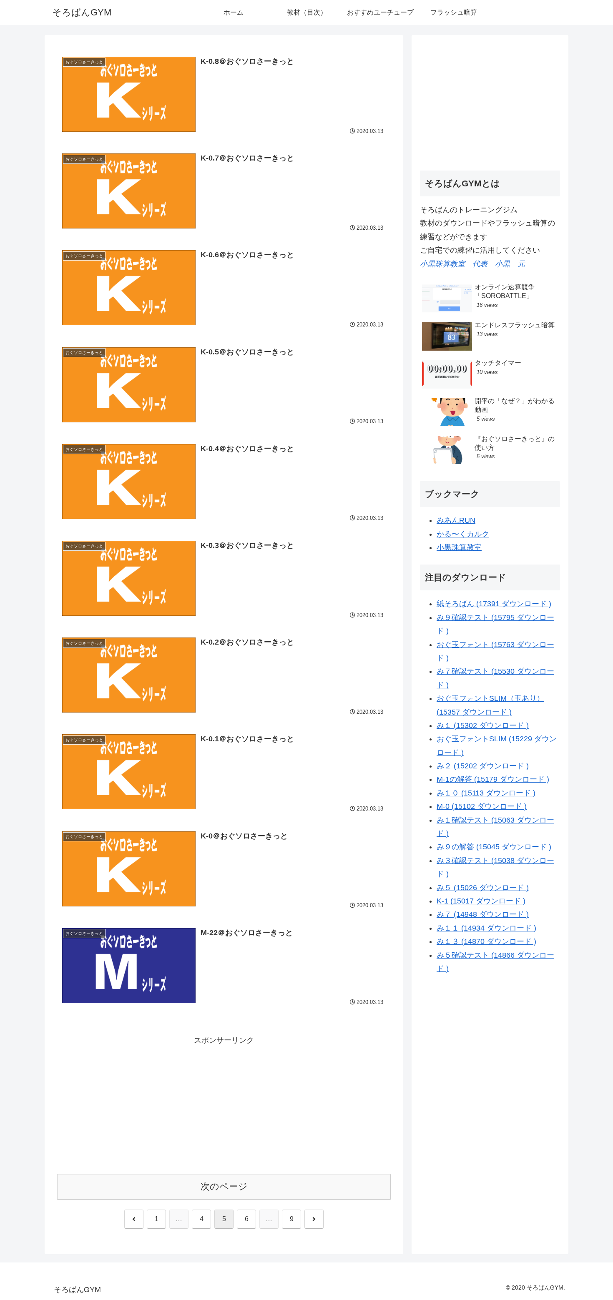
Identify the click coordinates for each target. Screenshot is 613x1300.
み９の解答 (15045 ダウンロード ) (494, 847)
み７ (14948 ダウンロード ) (483, 914)
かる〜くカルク (463, 534)
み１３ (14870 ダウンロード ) (486, 941)
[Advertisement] (224, 1105)
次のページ (224, 1186)
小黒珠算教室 (459, 547)
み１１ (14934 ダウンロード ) (486, 928)
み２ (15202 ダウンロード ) (483, 766)
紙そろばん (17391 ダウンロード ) (494, 604)
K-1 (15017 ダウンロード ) (481, 901)
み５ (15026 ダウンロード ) (483, 887)
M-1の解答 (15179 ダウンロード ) (493, 779)
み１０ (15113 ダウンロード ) (486, 793)
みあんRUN (456, 520)
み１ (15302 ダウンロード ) (483, 725)
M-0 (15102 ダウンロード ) (482, 806)
